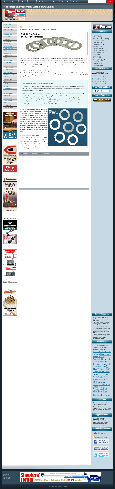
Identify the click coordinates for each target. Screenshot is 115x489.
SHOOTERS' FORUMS (99, 433)
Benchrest (105, 354)
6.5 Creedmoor (100, 346)
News (94, 54)
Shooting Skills (97, 60)
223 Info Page (7, 53)
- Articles (95, 35)
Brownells (97, 359)
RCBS (104, 379)
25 (92, 81)
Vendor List (7, 95)
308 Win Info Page (9, 74)
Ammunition (102, 349)
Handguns (96, 46)
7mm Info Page (8, 72)
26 (95, 81)
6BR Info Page (8, 43)
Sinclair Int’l (23, 109)
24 (107, 80)
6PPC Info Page (8, 60)
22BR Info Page (8, 55)
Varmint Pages (8, 41)
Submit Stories (7, 477)
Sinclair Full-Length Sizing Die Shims (38, 30)
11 (92, 78)
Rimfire (104, 385)
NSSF (101, 376)
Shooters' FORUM (9, 27)
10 (107, 76)
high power (98, 372)
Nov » (105, 83)
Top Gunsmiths (8, 79)
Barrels (6, 86)
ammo (95, 349)
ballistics (96, 354)
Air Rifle (104, 347)
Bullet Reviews (8, 84)
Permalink (26, 153)
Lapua (106, 374)
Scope (95, 387)
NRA (95, 377)
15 (103, 78)
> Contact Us (7, 105)
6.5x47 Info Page (8, 67)
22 (103, 80)
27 (98, 81)
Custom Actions (8, 88)
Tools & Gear (7, 81)
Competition (96, 40)
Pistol (95, 379)
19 (95, 80)
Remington (97, 385)
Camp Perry (99, 361)
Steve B (95, 317)
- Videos (95, 37)
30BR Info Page (8, 58)
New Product (96, 52)
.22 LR (95, 345)
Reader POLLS (8, 98)
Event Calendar (8, 100)
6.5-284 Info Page (8, 69)
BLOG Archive (8, 36)
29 (103, 81)
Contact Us (6, 476)
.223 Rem (102, 345)
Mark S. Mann (97, 334)
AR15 (108, 351)
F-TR (108, 369)
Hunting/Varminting (98, 50)
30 (105, 81)
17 (107, 78)
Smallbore (96, 393)
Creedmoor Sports (99, 364)
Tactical (95, 61)
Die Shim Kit (35, 137)
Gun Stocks (7, 91)
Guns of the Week (9, 32)
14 (100, 78)
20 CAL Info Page (8, 51)
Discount (102, 366)
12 (95, 78)
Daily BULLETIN (8, 29)
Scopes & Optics (8, 93)
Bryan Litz (106, 359)
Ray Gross (96, 322)
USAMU (103, 395)
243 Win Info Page (9, 65)
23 (105, 80)
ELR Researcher (97, 328)
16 (105, 78)
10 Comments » (45, 153)
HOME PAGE (7, 25)
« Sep (95, 83)
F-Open (103, 369)
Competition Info (8, 39)
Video (109, 395)
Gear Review (96, 42)
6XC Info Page (8, 62)
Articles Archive (8, 34)
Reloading (34, 153)
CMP (108, 361)
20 (98, 80)
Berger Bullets (98, 357)
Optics (95, 56)
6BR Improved (8, 46)
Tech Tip (95, 63)
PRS (99, 379)
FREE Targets (7, 76)
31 (107, 81)
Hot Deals (95, 48)
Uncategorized (97, 65)
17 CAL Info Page (8, 48)
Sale (108, 385)
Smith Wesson (106, 393)
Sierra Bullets (102, 391)
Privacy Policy (7, 478)
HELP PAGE (7, 102)
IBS (102, 374)
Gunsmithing (96, 44)
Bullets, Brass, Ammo (99, 39)
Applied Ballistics (99, 352)
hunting (96, 374)
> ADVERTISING (8, 107)
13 (98, 78)
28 (100, 81)
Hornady (106, 372)
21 (100, 80)
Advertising (6, 474)
